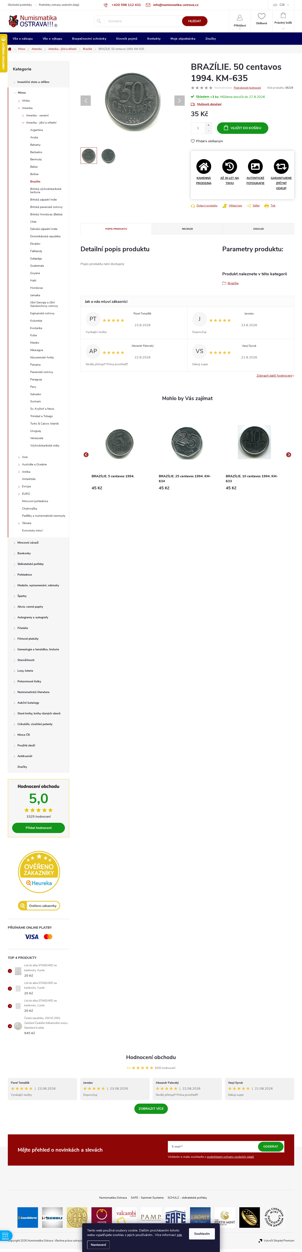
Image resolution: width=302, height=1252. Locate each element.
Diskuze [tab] (258, 229)
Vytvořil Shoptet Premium (279, 1241)
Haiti (33, 280)
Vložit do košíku (246, 128)
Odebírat (270, 1147)
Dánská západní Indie (43, 229)
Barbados (36, 152)
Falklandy (36, 251)
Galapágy (36, 258)
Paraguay (36, 379)
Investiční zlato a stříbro (33, 82)
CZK (282, 5)
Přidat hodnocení (39, 828)
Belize (34, 167)
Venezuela (36, 438)
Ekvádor (35, 244)
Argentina (36, 130)
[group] (120, 454)
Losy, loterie (25, 671)
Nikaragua (36, 350)
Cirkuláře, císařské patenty (34, 724)
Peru (33, 387)
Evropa (26, 486)
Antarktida (28, 479)
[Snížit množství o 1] (208, 131)
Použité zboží (26, 745)
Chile (33, 222)
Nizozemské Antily (42, 357)
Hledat (194, 21)
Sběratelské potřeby (30, 564)
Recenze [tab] (187, 229)
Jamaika (35, 295)
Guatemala (37, 266)
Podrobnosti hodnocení (247, 88)
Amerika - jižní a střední (41, 123)
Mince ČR (23, 735)
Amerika (27, 108)
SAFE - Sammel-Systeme (147, 1198)
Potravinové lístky (29, 681)
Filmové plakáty (27, 639)
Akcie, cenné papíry (30, 607)
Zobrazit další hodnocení (274, 375)
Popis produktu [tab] (116, 229)
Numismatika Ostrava (113, 1198)
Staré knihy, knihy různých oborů (38, 713)
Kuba (33, 335)
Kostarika (36, 328)
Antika (26, 472)
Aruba (34, 137)
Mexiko (34, 343)
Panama (35, 365)
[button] (120, 488)
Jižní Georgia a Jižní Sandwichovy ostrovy (44, 304)
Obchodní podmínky (20, 5)
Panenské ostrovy (41, 372)
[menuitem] (23, 38)
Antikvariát (24, 756)
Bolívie (34, 174)
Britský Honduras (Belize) (46, 214)
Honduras (36, 288)
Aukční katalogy (28, 703)
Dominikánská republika (45, 236)
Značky (22, 767)
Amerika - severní (37, 115)
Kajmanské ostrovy (42, 313)
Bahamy (35, 145)
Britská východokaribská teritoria (45, 190)
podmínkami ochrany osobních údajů (230, 1157)
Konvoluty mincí (32, 530)
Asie (25, 457)
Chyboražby (29, 509)
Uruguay (35, 431)
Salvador (35, 394)
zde (179, 1235)
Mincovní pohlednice (35, 501)
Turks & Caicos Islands (44, 424)
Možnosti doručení (209, 104)
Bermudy (36, 159)
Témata (26, 523)
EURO (26, 494)
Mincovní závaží (28, 543)
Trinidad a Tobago (41, 416)
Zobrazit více (151, 1108)
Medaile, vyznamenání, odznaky (38, 585)
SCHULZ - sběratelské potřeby (187, 1198)
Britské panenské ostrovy (46, 207)
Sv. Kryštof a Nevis (42, 409)
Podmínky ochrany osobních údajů (59, 5)
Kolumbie (36, 321)
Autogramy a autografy (32, 617)
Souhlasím (202, 1233)
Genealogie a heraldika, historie (38, 649)
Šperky (22, 596)
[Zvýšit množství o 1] (208, 125)
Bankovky (24, 553)
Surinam (35, 401)
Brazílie (35, 182)
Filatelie (22, 628)
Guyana (35, 273)
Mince (22, 93)
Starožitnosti (26, 660)
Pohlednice (24, 575)
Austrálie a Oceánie (34, 464)
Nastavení (98, 1245)
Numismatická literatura (33, 692)
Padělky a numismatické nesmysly (43, 516)
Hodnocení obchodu (151, 1057)
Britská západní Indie (43, 200)
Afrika (26, 101)
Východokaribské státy (44, 446)
